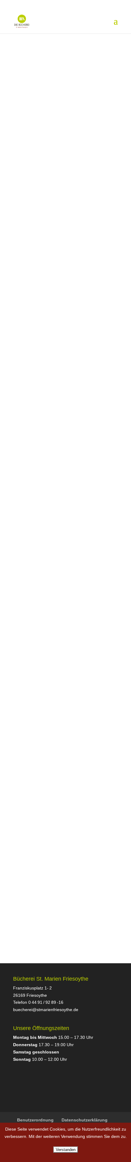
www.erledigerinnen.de (38, 199)
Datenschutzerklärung (85, 1119)
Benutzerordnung (35, 1119)
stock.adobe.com (63, 451)
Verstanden (66, 1149)
